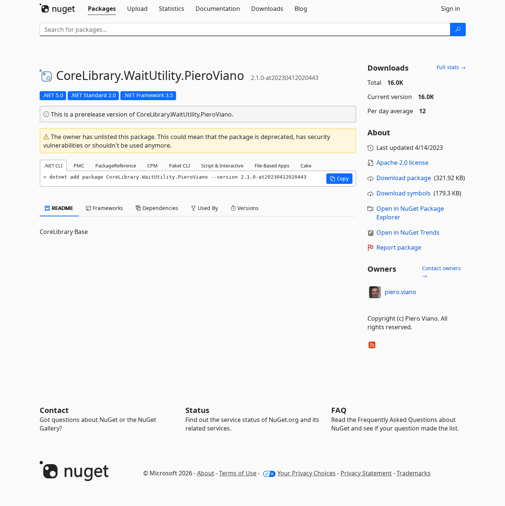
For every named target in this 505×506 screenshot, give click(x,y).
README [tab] (61, 208)
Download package (403, 178)
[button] (339, 178)
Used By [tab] (207, 208)
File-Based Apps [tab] (272, 165)
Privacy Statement (366, 473)
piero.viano (400, 292)
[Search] (458, 29)
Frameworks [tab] (107, 208)
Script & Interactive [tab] (222, 165)
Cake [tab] (306, 165)
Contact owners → (441, 272)
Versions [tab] (247, 208)
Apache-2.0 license (402, 162)
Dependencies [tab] (159, 208)
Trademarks (414, 473)
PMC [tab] (79, 165)
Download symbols (403, 193)
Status (197, 410)
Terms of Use (237, 473)
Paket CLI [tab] (179, 165)
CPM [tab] (152, 165)
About (205, 473)
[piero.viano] (375, 292)
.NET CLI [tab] (53, 165)
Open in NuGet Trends (408, 232)
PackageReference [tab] (115, 165)
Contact (54, 410)
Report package (398, 247)
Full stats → (451, 67)
